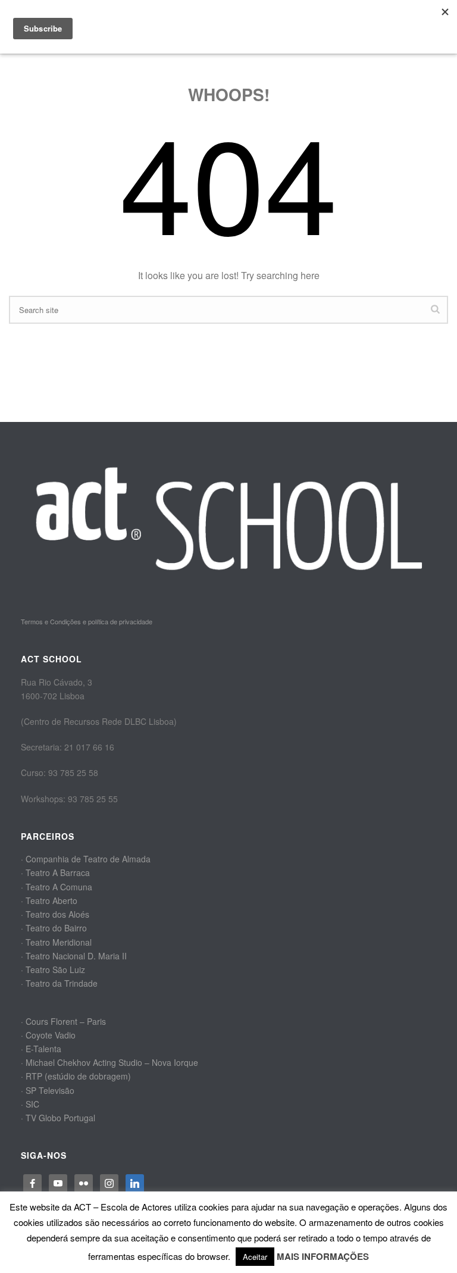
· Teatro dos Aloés (55, 914)
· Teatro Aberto (49, 900)
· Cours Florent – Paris (63, 1021)
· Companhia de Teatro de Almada (86, 859)
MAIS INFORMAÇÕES (323, 1256)
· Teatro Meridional (56, 942)
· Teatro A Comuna (56, 887)
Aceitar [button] (255, 1256)
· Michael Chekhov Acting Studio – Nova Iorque (109, 1062)
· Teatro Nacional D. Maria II (74, 956)
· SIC (30, 1104)
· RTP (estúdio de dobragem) (76, 1076)
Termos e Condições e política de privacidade (86, 621)
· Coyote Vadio (48, 1035)
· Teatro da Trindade (59, 983)
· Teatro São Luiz (53, 969)
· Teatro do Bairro (54, 928)
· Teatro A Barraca (55, 872)
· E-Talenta (41, 1049)
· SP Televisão (47, 1090)
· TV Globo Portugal (58, 1118)
